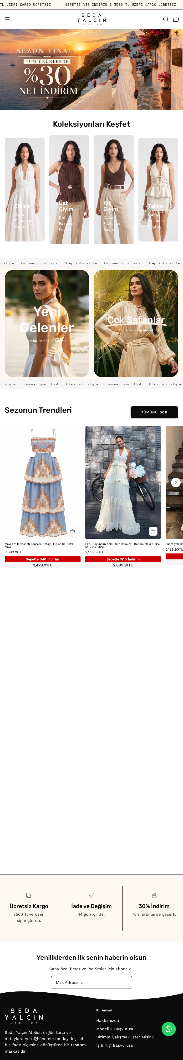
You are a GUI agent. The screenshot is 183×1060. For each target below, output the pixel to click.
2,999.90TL (112, 558)
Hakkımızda (107, 1020)
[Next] (176, 482)
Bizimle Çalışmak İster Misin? (125, 1037)
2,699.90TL (32, 558)
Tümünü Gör (154, 412)
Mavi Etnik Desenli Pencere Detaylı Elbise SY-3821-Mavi (39, 545)
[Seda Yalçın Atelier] (91, 19)
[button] (165, 19)
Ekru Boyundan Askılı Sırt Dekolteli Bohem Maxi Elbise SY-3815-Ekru (122, 545)
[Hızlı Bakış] (72, 531)
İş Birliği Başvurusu (114, 1045)
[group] (91, 498)
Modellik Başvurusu (115, 1028)
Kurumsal (104, 1010)
